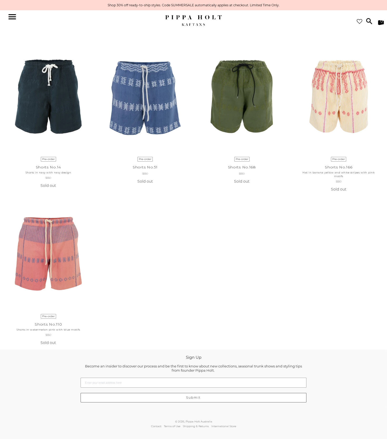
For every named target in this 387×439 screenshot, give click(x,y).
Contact (156, 426)
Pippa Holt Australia (199, 421)
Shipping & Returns (196, 426)
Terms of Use (172, 426)
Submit (193, 398)
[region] (193, 5)
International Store (223, 426)
